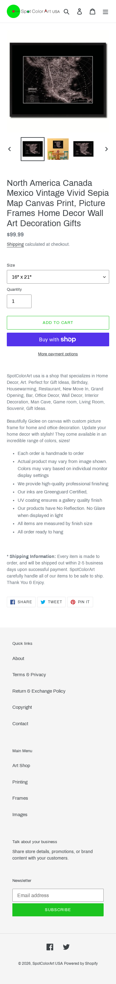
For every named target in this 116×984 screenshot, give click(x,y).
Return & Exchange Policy (39, 691)
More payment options (58, 354)
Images (20, 814)
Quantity (14, 289)
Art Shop (21, 765)
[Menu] (105, 11)
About (18, 658)
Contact (20, 723)
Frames (20, 798)
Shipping (15, 244)
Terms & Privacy (29, 674)
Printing (20, 782)
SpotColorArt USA (47, 963)
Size (11, 265)
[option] (32, 149)
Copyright (22, 707)
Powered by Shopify (81, 963)
